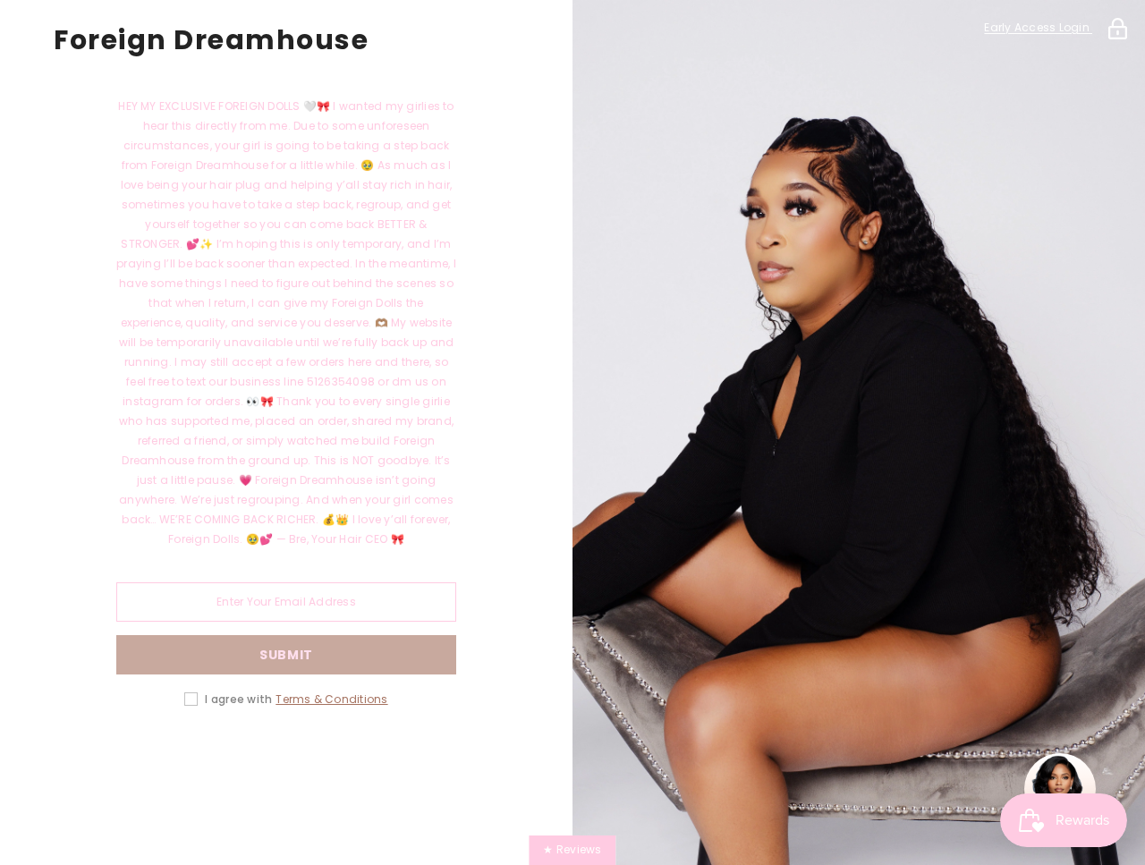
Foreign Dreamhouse (211, 40)
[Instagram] (236, 756)
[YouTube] (386, 756)
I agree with (238, 699)
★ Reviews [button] (572, 849)
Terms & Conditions (331, 699)
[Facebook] (186, 756)
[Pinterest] (286, 756)
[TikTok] (336, 756)
